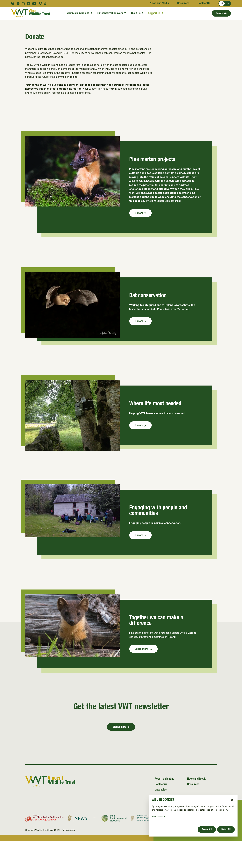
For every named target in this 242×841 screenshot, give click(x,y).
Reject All (226, 830)
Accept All (207, 830)
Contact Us (204, 3)
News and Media (159, 3)
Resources (183, 3)
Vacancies (161, 789)
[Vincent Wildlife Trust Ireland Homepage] (30, 13)
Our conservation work (110, 13)
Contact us (161, 784)
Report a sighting (164, 778)
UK (227, 3)
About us (135, 13)
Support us (154, 13)
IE (222, 3)
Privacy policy (68, 830)
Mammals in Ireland (78, 13)
